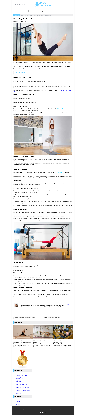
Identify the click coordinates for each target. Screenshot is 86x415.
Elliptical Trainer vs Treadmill (22, 385)
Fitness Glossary (31, 409)
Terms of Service (46, 409)
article (68, 194)
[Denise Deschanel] (16, 307)
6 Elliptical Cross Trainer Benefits (23, 390)
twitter (40, 412)
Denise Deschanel (25, 21)
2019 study (60, 172)
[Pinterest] (71, 304)
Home (14, 11)
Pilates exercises (60, 108)
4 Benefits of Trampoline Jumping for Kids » (52, 317)
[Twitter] (66, 304)
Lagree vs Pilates (21, 299)
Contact (57, 11)
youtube (42, 412)
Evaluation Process (64, 409)
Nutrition (25, 11)
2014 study (16, 104)
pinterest (45, 412)
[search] (67, 4)
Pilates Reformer (17, 313)
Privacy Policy (39, 409)
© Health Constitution (18, 409)
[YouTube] (71, 306)
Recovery (18, 402)
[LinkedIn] (68, 304)
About (19, 11)
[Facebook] (65, 304)
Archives (70, 409)
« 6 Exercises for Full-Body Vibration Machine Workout (24, 317)
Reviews (51, 11)
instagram (43, 412)
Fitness (38, 11)
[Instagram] (69, 304)
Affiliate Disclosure (55, 409)
